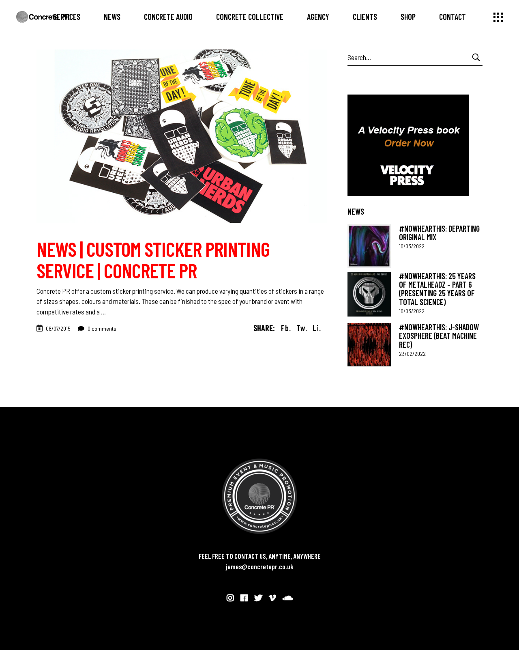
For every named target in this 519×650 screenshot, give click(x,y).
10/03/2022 (412, 246)
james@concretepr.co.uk (260, 566)
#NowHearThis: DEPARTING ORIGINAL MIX (439, 233)
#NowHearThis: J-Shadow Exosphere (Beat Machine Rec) (439, 335)
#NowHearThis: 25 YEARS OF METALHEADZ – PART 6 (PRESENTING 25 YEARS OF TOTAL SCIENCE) (437, 289)
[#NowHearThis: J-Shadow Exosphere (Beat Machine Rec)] (369, 344)
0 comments (101, 328)
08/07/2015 (58, 328)
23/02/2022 (412, 353)
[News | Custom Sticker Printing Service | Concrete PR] (181, 136)
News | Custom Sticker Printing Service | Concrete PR (153, 259)
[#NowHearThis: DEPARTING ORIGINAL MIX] (369, 246)
